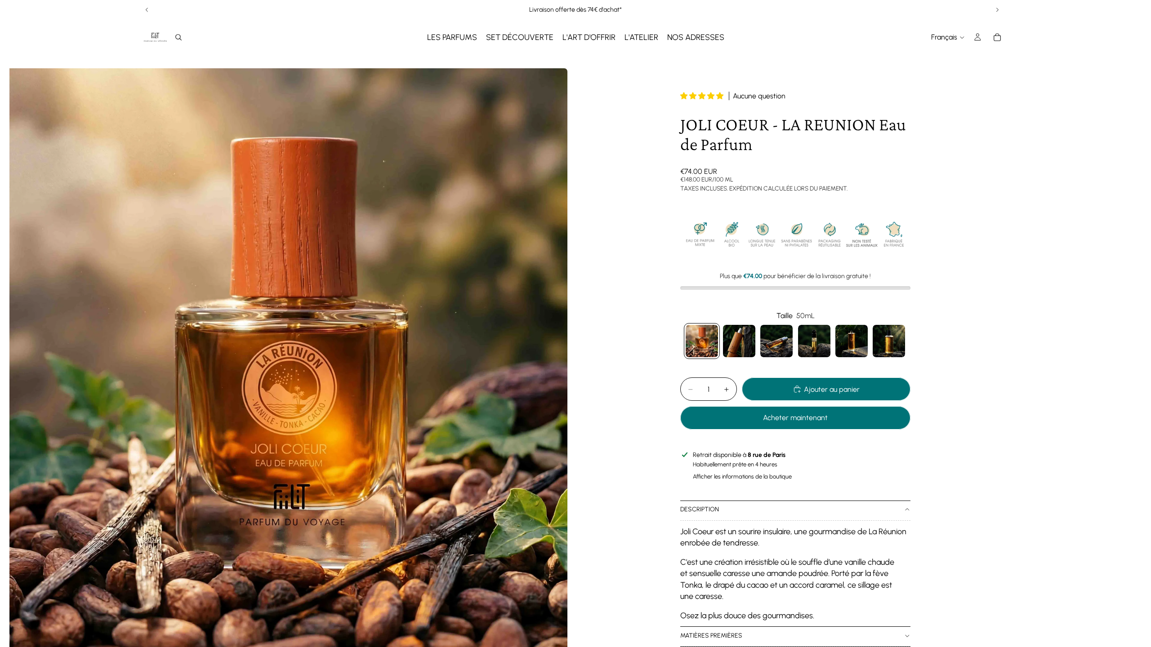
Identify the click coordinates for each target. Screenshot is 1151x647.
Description (699, 509)
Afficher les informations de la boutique (742, 476)
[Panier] (997, 37)
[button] (702, 96)
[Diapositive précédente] (147, 10)
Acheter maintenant (795, 417)
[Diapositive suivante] (997, 10)
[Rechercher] (178, 37)
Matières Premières (711, 635)
